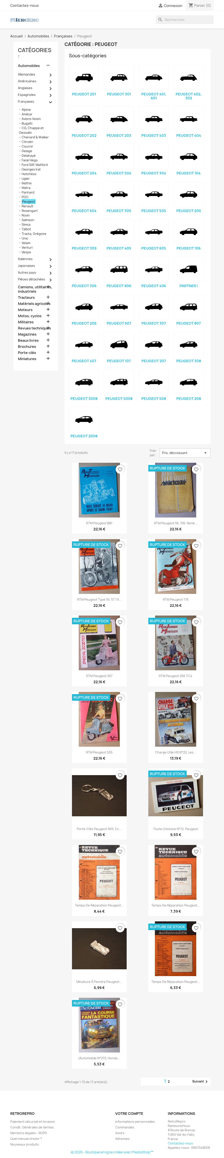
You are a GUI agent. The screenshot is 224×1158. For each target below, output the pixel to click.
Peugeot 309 (84, 248)
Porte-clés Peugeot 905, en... (99, 829)
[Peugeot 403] (153, 119)
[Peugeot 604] (84, 194)
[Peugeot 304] (153, 157)
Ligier (26, 178)
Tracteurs (26, 297)
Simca (26, 224)
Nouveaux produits (24, 1144)
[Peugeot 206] (84, 307)
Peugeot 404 (188, 135)
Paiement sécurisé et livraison (32, 1121)
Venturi (27, 247)
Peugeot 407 (84, 361)
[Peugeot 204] (84, 157)
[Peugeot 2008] (84, 420)
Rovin (26, 215)
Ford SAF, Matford (35, 165)
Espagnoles (27, 95)
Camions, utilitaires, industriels (35, 289)
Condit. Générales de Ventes (32, 1127)
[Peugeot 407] (84, 344)
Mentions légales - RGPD (28, 1133)
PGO (25, 197)
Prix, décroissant (185, 453)
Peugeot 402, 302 (188, 96)
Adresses (122, 1139)
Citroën (27, 142)
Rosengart (30, 211)
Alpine (26, 109)
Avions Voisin (31, 119)
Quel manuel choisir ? (26, 1139)
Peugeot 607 (119, 323)
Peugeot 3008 (84, 398)
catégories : (34, 53)
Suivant (200, 1081)
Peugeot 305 (119, 210)
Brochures (27, 346)
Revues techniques (34, 328)
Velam (26, 243)
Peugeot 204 (84, 173)
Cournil (27, 146)
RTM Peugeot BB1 (99, 523)
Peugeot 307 (154, 323)
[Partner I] (188, 269)
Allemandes (26, 74)
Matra (26, 188)
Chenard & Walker (35, 137)
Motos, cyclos (30, 316)
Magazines (27, 334)
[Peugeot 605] (153, 232)
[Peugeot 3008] (84, 382)
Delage (27, 151)
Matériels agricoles (34, 303)
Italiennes (25, 259)
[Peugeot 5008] (119, 382)
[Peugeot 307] (153, 307)
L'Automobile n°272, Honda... (99, 1058)
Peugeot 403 (153, 135)
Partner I (189, 285)
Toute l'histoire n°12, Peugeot (175, 829)
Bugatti (27, 123)
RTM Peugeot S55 (99, 752)
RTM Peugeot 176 (176, 599)
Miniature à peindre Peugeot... (99, 982)
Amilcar (27, 114)
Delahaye (29, 155)
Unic (25, 238)
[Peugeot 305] (119, 194)
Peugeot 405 (119, 248)
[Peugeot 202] (84, 119)
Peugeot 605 (153, 248)
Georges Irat (31, 169)
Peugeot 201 (84, 94)
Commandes (124, 1127)
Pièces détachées (31, 279)
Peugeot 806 (119, 285)
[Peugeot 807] (188, 307)
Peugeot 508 (153, 398)
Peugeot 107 (119, 361)
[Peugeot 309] (84, 232)
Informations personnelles (135, 1121)
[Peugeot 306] (84, 269)
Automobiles (29, 65)
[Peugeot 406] (153, 269)
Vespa (26, 252)
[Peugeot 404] (188, 119)
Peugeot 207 (154, 361)
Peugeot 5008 (119, 398)
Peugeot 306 (84, 285)
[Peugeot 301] (119, 78)
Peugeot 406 (153, 285)
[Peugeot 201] (84, 78)
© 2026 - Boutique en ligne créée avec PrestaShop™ (112, 1152)
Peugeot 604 (84, 210)
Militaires (26, 322)
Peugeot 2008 (84, 436)
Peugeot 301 (119, 94)
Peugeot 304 (153, 173)
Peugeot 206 (84, 323)
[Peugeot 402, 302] (188, 78)
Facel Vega (29, 160)
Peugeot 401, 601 (153, 96)
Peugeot (28, 201)
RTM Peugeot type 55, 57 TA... (99, 599)
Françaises (26, 101)
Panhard (28, 192)
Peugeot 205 (188, 210)
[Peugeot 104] (188, 157)
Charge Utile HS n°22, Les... (175, 752)
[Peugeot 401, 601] (153, 78)
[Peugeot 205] (188, 194)
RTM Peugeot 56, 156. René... (175, 523)
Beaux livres (28, 340)
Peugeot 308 (188, 361)
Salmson (28, 220)
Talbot (26, 229)
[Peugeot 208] (188, 382)
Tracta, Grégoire (34, 234)
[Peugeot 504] (119, 157)
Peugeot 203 (119, 135)
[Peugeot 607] (119, 307)
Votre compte (129, 1113)
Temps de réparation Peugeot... (99, 905)
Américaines (27, 81)
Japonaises (26, 266)
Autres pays (27, 272)
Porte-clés (27, 352)
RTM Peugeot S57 (99, 676)
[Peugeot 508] (153, 382)
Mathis (27, 183)
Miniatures (27, 359)
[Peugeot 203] (119, 119)
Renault (27, 206)
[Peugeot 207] (153, 344)
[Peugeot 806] (119, 269)
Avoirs (119, 1133)
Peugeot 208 (188, 398)
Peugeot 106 (189, 248)
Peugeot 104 (189, 173)
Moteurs (25, 310)
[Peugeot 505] (153, 194)
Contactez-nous (24, 5)
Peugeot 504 (119, 173)
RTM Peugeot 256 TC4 (175, 676)
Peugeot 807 (188, 323)
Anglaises (25, 88)
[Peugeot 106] (188, 232)
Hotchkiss (29, 174)
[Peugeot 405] (119, 232)
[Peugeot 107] (119, 344)
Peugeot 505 (153, 210)
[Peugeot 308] (188, 344)
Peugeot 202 (84, 135)
